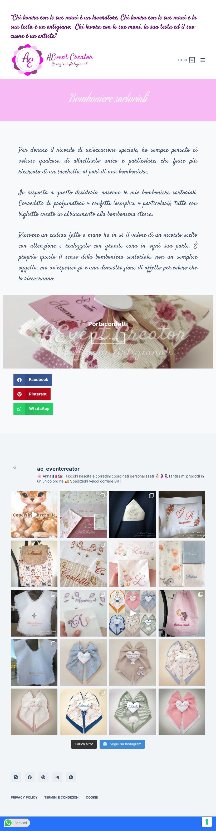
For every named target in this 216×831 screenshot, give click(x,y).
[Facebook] (30, 777)
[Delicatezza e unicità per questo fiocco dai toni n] (132, 662)
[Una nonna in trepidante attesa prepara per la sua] (83, 564)
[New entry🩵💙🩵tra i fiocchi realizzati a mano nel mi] (182, 662)
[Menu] (202, 60)
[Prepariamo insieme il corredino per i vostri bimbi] (132, 712)
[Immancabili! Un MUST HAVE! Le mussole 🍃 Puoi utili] (182, 564)
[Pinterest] (43, 777)
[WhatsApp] (71, 777)
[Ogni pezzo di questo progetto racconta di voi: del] (182, 514)
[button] (32, 380)
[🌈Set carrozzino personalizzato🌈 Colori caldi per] (83, 613)
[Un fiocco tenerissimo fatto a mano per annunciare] (83, 662)
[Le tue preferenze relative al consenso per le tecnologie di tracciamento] (207, 822)
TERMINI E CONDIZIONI (61, 797)
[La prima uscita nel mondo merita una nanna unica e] (132, 564)
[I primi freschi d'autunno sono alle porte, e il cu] (34, 514)
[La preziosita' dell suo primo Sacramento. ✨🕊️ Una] (34, 613)
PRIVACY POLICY (24, 797)
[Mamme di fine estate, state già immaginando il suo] (132, 613)
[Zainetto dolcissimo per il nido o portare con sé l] (34, 564)
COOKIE (92, 797)
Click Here (108, 338)
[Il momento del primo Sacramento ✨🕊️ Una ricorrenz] (34, 662)
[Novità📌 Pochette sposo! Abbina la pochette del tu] (132, 514)
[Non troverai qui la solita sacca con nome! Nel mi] (182, 613)
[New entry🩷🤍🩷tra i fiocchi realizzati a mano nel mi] (34, 712)
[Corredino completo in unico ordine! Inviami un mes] (83, 712)
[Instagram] (16, 777)
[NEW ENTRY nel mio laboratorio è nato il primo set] (83, 514)
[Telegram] (57, 777)
